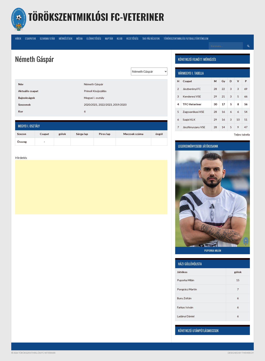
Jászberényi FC (192, 88)
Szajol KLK (189, 119)
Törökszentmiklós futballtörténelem (186, 38)
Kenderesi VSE (192, 96)
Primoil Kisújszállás (95, 91)
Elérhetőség (94, 38)
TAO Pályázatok (151, 38)
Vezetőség (132, 38)
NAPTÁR (109, 38)
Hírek (18, 38)
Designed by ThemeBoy (241, 352)
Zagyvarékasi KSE (193, 111)
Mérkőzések (65, 38)
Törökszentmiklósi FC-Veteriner (96, 16)
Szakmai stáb (47, 38)
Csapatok (30, 38)
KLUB (119, 38)
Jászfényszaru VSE (194, 127)
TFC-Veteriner (192, 104)
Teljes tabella (242, 134)
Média (79, 38)
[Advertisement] (91, 187)
